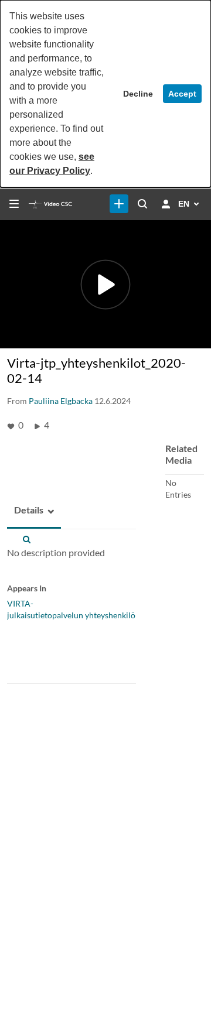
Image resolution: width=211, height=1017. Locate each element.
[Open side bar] (14, 203)
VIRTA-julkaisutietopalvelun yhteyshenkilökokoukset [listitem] (89, 609)
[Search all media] (142, 203)
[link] (119, 203)
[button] (25, 510)
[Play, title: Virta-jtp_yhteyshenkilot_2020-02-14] (106, 284)
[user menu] (165, 203)
